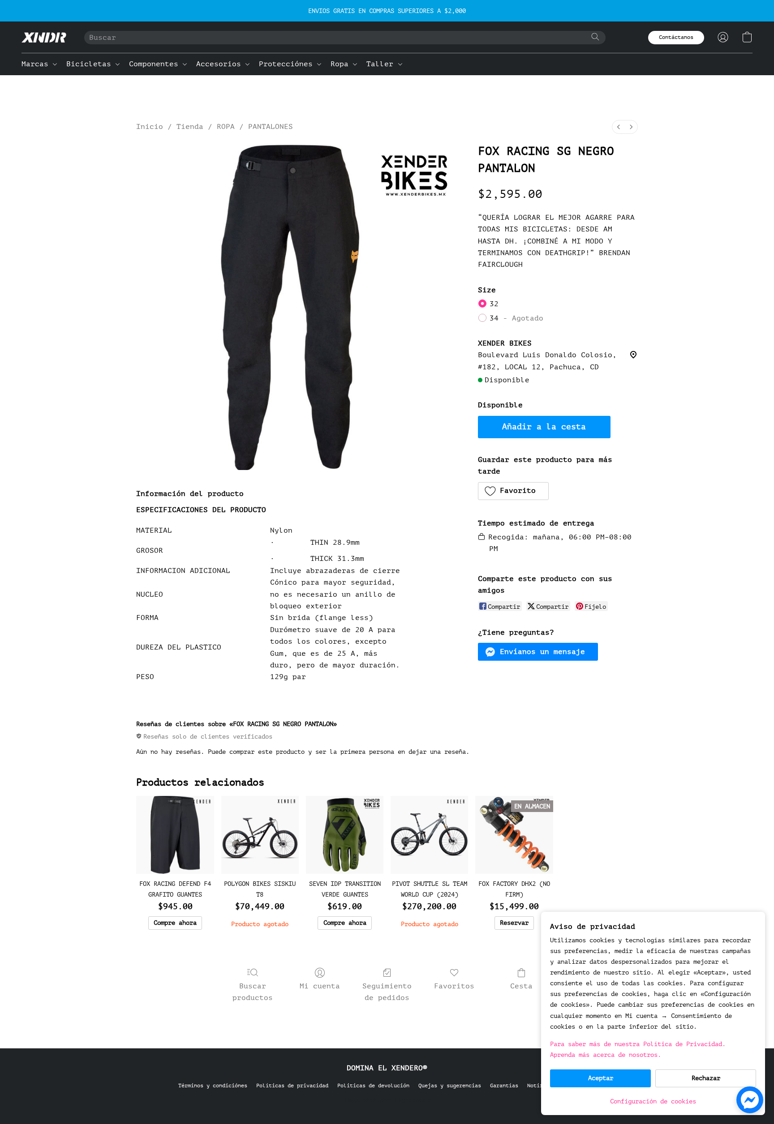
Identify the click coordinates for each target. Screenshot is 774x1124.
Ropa (342, 64)
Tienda (189, 127)
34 (516, 318)
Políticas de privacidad (292, 1085)
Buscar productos (252, 992)
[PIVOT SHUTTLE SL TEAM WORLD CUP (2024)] (429, 834)
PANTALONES (270, 127)
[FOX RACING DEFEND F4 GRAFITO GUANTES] (175, 834)
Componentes (156, 64)
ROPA (226, 127)
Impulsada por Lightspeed (387, 1100)
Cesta (521, 986)
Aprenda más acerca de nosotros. (605, 1054)
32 (494, 304)
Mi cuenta (320, 986)
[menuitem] (618, 126)
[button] (44, 37)
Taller (382, 64)
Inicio (149, 127)
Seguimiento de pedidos (387, 992)
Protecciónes (288, 64)
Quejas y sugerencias (449, 1085)
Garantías (504, 1085)
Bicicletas (91, 64)
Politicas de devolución (373, 1085)
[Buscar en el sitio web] (595, 36)
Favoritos (454, 986)
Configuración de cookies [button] (653, 1101)
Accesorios (220, 64)
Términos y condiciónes (212, 1085)
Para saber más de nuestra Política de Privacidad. (638, 1044)
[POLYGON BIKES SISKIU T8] (260, 834)
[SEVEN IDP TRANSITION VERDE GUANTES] (344, 834)
